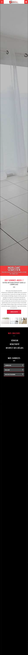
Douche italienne (10, 374)
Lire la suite (14, 312)
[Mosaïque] (23, 321)
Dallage (7, 370)
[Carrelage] (14, 321)
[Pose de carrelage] (5, 321)
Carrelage (8, 365)
